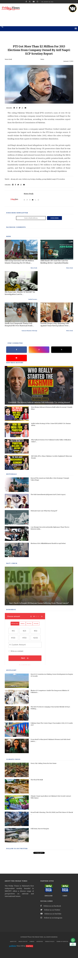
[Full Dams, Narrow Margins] (17, 835)
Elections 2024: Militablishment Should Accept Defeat (48, 543)
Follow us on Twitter (52, 910)
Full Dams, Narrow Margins (40, 828)
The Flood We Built (37, 780)
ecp (28, 179)
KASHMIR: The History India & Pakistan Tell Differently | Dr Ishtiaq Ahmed (39, 402)
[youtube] (34, 2)
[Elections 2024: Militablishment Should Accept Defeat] (17, 550)
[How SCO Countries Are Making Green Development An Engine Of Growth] (17, 681)
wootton (62, 179)
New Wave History (14, 363)
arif (16, 179)
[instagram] (37, 2)
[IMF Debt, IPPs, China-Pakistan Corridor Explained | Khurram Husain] (17, 462)
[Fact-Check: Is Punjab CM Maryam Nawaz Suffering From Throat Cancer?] (39, 586)
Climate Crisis (13, 759)
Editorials (11, 474)
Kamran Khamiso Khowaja (29, 330)
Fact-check (11, 563)
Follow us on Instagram (53, 918)
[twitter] (30, 2)
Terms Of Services (62, 941)
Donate (32, 941)
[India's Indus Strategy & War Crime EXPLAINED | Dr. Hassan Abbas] (17, 430)
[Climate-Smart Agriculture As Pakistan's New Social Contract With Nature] (17, 802)
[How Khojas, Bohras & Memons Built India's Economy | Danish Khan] (17, 413)
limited (49, 179)
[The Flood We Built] (17, 786)
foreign (32, 179)
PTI (57, 179)
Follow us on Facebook (52, 906)
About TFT (13, 941)
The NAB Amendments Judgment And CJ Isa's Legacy (48, 494)
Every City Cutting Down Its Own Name (43, 763)
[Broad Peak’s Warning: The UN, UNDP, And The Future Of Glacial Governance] (17, 819)
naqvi (54, 179)
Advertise (39, 941)
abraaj (13, 179)
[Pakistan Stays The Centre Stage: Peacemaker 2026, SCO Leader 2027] (17, 729)
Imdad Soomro (32, 299)
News (42, 59)
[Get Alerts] (73, 940)
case (19, 179)
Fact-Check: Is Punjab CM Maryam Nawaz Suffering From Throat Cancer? (39, 603)
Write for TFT (23, 941)
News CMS (20, 946)
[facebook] (26, 2)
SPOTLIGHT (11, 670)
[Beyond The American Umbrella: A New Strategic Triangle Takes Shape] (17, 484)
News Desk (8, 59)
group (44, 179)
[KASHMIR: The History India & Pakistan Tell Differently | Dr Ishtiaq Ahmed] (39, 385)
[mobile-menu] (75, 28)
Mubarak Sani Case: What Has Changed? (44, 511)
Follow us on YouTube (53, 914)
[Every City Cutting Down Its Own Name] (17, 770)
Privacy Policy (49, 941)
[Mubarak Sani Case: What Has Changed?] (17, 517)
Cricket (24, 179)
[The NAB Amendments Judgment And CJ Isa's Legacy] (17, 501)
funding (38, 179)
